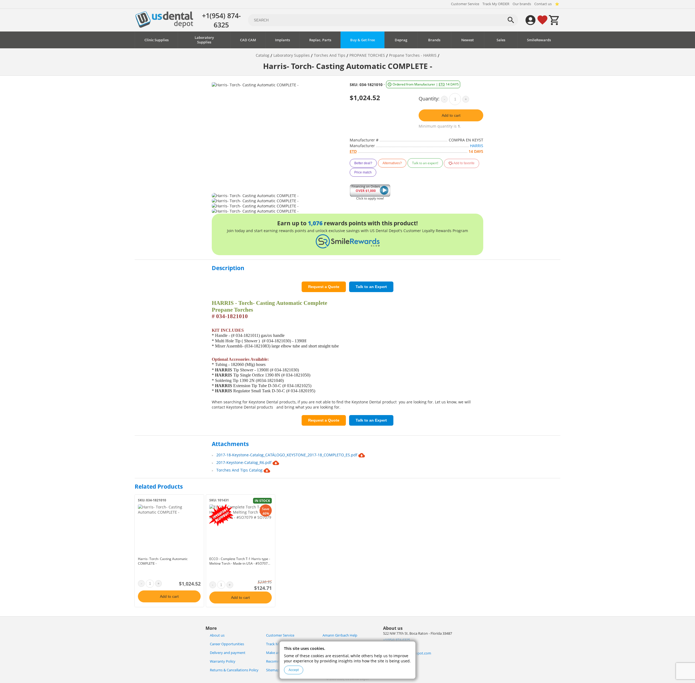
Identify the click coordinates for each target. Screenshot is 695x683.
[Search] (511, 20)
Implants (282, 40)
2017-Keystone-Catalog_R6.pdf (244, 462)
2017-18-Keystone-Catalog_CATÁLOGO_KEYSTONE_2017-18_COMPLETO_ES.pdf (287, 454)
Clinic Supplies (156, 40)
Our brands (522, 4)
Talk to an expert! (425, 163)
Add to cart (451, 115)
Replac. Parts (320, 40)
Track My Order (278, 644)
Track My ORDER (495, 4)
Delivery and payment (227, 652)
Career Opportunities (227, 644)
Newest (467, 40)
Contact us (543, 4)
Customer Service (465, 4)
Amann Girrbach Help (340, 635)
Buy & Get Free (362, 40)
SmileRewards (539, 40)
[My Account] (530, 20)
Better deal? (363, 163)
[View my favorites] (542, 20)
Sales (501, 40)
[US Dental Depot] (164, 26)
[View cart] (554, 20)
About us (217, 635)
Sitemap (272, 670)
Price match (363, 172)
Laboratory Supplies (204, 40)
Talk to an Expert (371, 286)
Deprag (401, 40)
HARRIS (476, 145)
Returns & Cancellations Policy (234, 670)
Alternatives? (392, 163)
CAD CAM (248, 40)
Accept (294, 670)
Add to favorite (464, 163)
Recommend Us (279, 661)
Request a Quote (323, 286)
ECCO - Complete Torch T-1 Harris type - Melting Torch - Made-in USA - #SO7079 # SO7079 (239, 563)
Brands (434, 40)
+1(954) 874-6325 (221, 20)
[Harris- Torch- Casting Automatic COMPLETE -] (169, 529)
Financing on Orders (366, 188)
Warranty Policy (222, 661)
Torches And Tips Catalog (240, 470)
